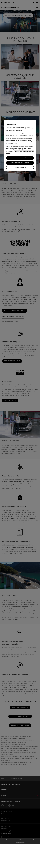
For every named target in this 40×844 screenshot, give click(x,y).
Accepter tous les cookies (20, 158)
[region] (20, 145)
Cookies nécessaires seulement (20, 162)
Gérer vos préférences (20, 167)
